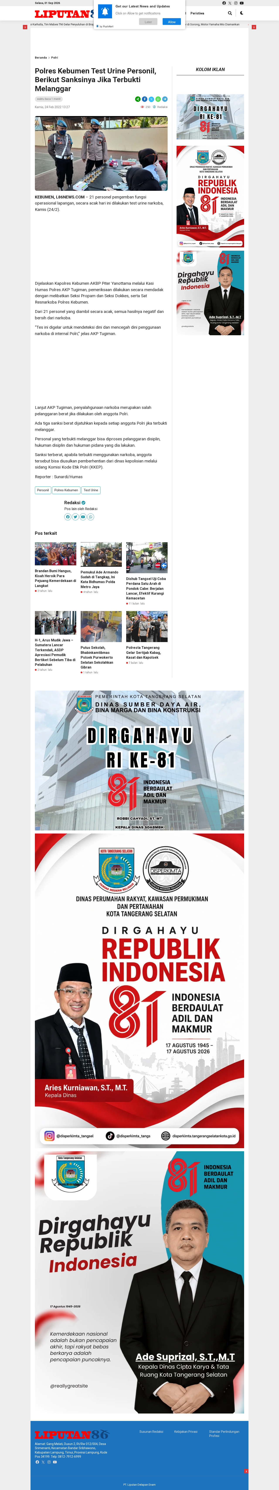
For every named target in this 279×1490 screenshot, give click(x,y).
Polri (54, 57)
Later (148, 21)
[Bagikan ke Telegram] (165, 99)
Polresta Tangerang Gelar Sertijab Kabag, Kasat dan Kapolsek (143, 653)
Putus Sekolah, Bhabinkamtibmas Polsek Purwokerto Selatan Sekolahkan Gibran (97, 657)
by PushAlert (106, 26)
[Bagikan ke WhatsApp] (158, 99)
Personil (43, 490)
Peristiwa (197, 13)
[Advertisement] (101, 246)
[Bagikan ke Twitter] (151, 99)
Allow (172, 21)
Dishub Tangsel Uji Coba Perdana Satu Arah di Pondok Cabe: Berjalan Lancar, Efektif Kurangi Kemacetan (146, 589)
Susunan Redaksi (151, 1431)
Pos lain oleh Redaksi (80, 509)
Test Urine (91, 490)
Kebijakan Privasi (185, 1431)
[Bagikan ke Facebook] (144, 99)
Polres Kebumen (66, 490)
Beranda (41, 57)
